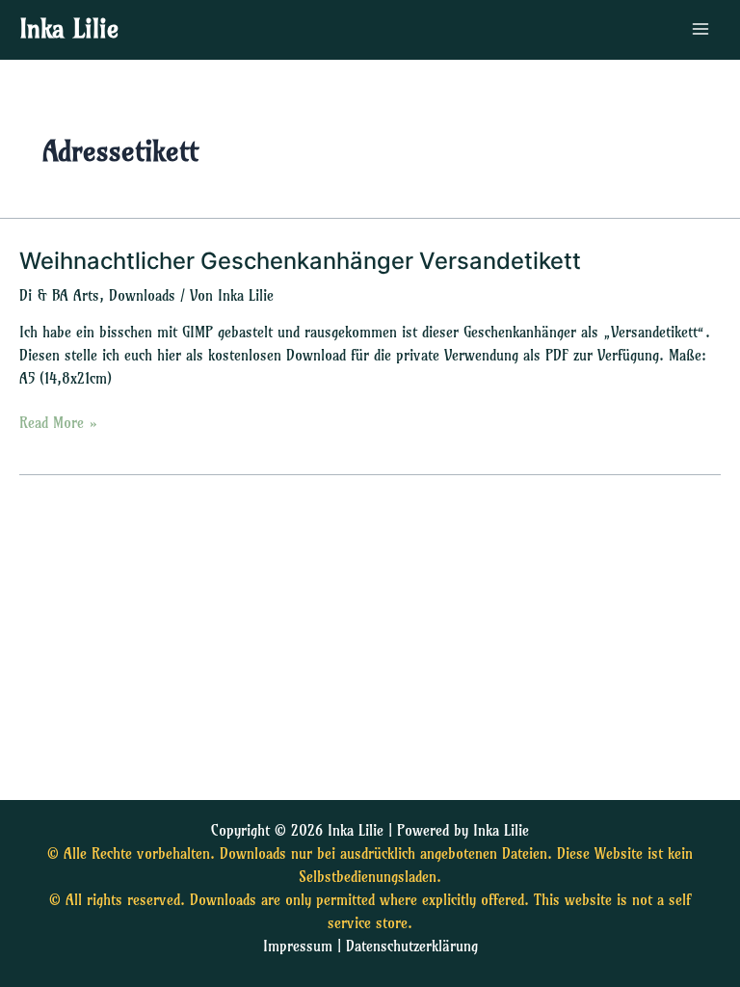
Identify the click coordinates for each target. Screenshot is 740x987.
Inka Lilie (69, 28)
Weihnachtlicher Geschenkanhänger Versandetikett (300, 261)
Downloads (142, 296)
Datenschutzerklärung (412, 946)
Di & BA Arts (59, 296)
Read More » (58, 422)
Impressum (297, 946)
